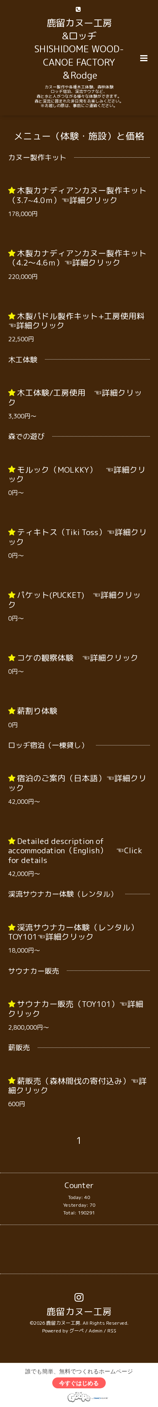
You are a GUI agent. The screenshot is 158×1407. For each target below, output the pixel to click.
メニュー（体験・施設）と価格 (79, 136)
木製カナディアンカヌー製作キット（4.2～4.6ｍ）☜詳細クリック (77, 258)
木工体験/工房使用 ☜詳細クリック (75, 397)
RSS (111, 1330)
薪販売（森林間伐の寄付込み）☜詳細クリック (77, 1085)
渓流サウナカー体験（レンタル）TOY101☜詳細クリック (73, 932)
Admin (95, 1330)
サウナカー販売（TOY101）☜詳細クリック (75, 1008)
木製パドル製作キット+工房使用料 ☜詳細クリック (80, 321)
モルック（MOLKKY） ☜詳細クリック (77, 474)
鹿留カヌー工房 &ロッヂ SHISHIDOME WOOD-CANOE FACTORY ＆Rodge (79, 49)
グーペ (76, 1330)
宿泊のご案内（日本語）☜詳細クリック (77, 783)
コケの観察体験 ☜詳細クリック (78, 657)
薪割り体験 (37, 710)
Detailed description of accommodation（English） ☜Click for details (75, 850)
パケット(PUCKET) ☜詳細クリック (74, 599)
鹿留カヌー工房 (79, 1311)
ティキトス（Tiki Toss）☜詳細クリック (77, 537)
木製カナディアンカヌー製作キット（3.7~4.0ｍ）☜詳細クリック (77, 195)
